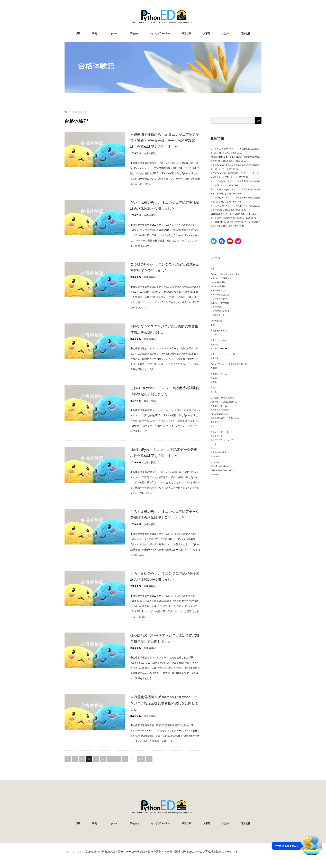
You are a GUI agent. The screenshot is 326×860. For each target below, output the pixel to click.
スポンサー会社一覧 (220, 431)
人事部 (206, 33)
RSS (84, 851)
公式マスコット (218, 314)
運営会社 (245, 33)
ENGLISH (215, 456)
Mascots (214, 474)
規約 (213, 448)
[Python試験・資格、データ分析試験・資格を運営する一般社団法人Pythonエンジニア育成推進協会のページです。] (163, 16)
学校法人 (134, 33)
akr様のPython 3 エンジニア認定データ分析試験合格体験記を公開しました (163, 452)
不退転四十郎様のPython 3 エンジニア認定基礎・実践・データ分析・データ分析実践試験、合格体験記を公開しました (164, 140)
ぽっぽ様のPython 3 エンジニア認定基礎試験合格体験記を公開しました (164, 638)
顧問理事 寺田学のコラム (223, 397)
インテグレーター (160, 33)
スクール (113, 33)
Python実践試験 (218, 286)
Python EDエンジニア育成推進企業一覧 (229, 363)
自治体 (225, 33)
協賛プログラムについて (222, 439)
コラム (214, 391)
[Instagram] (78, 851)
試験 (78, 33)
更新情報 (215, 422)
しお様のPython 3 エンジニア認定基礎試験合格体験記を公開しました (164, 390)
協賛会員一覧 (217, 435)
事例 (94, 33)
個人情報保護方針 (219, 452)
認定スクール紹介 (219, 340)
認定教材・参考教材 (220, 302)
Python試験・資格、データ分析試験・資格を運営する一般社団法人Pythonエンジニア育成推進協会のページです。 (171, 851)
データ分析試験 (218, 290)
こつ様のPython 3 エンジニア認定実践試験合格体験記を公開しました (164, 267)
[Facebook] (72, 851)
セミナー (215, 444)
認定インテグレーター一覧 (223, 354)
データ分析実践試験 (220, 294)
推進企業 (186, 33)
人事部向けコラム (219, 373)
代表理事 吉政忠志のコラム (224, 401)
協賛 (213, 426)
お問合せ (215, 387)
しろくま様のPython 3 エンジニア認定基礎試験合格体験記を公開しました (164, 576)
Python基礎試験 (218, 282)
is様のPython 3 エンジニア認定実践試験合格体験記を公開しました (164, 329)
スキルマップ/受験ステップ (223, 278)
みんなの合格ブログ (220, 409)
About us (215, 462)
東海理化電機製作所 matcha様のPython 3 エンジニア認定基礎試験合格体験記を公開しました (164, 702)
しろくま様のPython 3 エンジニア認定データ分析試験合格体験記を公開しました (164, 514)
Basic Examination (219, 466)
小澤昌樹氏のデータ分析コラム (225, 417)
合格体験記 (150, 153)
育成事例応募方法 (219, 330)
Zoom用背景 (216, 320)
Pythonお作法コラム (220, 413)
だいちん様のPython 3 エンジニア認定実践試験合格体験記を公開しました (164, 205)
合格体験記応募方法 (220, 310)
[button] (297, 846)
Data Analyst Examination (222, 470)
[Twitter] (67, 851)
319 (141, 758)
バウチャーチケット (220, 298)
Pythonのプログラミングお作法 (225, 274)
